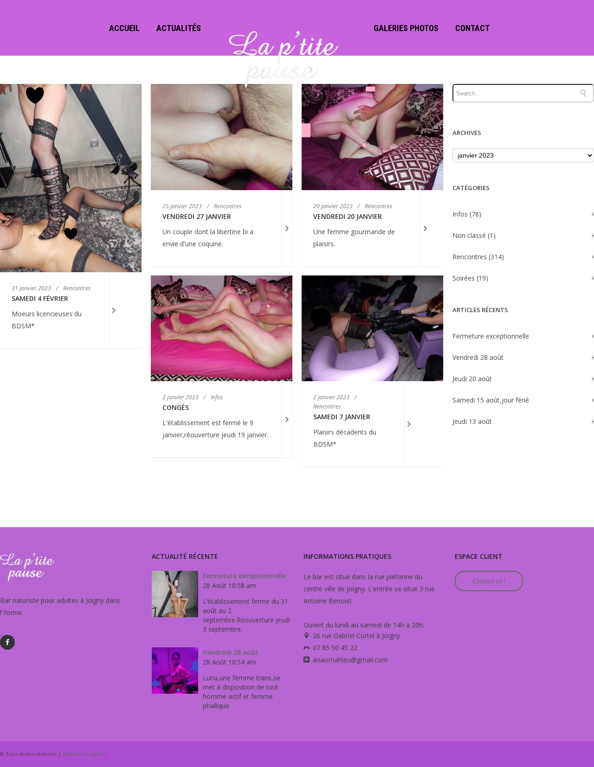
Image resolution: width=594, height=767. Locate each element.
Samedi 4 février (40, 298)
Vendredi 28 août (478, 357)
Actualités (178, 28)
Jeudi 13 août (472, 421)
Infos (460, 214)
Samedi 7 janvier (341, 416)
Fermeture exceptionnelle (490, 336)
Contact (472, 28)
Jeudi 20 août (472, 378)
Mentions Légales (84, 753)
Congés (175, 407)
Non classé (469, 235)
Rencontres (469, 256)
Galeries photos (406, 28)
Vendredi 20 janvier (347, 216)
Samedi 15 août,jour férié (490, 400)
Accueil (124, 28)
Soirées (463, 278)
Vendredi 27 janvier (196, 216)
